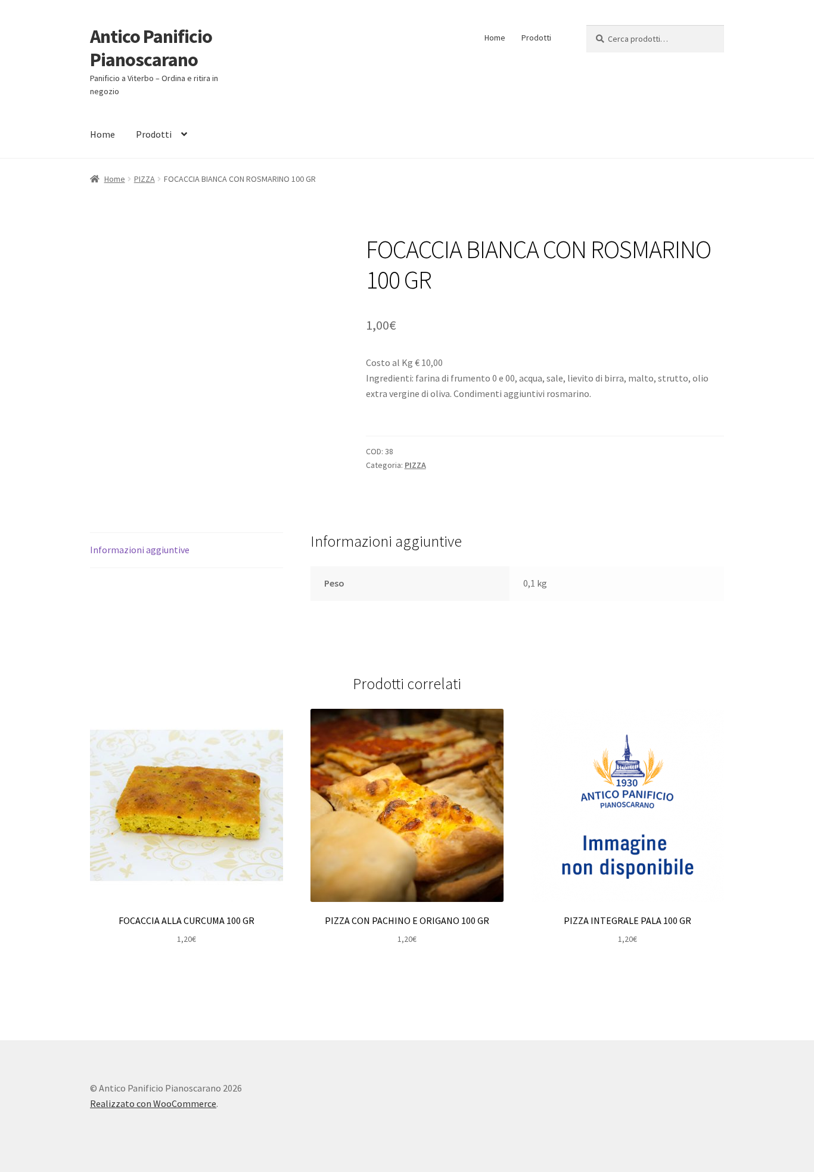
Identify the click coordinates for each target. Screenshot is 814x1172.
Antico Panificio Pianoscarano (151, 48)
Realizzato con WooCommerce (153, 1103)
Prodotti (536, 37)
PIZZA (144, 178)
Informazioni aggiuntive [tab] (139, 550)
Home (494, 37)
